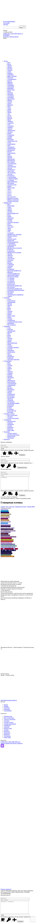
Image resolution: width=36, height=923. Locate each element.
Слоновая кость (11, 79)
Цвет (8, 62)
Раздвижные (10, 401)
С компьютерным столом (14, 321)
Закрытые (10, 398)
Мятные (9, 100)
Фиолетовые (11, 98)
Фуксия (9, 80)
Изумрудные (11, 89)
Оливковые (10, 85)
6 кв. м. (9, 193)
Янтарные (10, 94)
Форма (9, 133)
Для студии (10, 171)
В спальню (10, 409)
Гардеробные (8, 361)
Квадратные (10, 389)
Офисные (10, 255)
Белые (9, 64)
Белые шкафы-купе (12, 213)
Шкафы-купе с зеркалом (14, 234)
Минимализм (11, 160)
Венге (9, 91)
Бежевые (9, 73)
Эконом (9, 296)
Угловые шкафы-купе (13, 273)
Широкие (10, 272)
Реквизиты (10, 427)
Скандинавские (11, 163)
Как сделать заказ (12, 415)
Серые (9, 71)
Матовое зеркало (12, 236)
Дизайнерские (11, 148)
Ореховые (10, 92)
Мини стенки (11, 315)
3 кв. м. (9, 190)
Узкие (9, 189)
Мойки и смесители (13, 199)
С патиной (10, 123)
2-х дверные (10, 278)
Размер (9, 186)
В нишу (9, 407)
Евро (8, 145)
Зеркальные (10, 350)
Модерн (9, 156)
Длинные (10, 266)
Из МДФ (9, 349)
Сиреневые (10, 95)
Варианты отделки (12, 198)
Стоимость (10, 126)
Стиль (9, 142)
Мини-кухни (11, 187)
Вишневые (10, 88)
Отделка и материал (13, 222)
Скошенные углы (12, 141)
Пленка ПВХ (31, 506)
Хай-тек (9, 168)
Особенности (11, 169)
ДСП (8, 124)
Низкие (9, 267)
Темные (9, 208)
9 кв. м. (9, 195)
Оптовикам (10, 438)
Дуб (8, 114)
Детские (9, 254)
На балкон (10, 260)
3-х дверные (10, 279)
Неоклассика (11, 159)
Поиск (21, 27)
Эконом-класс (11, 130)
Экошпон (10, 121)
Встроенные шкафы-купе (14, 285)
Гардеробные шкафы (13, 403)
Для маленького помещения (15, 294)
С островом (10, 180)
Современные (11, 144)
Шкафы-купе (7, 202)
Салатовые (10, 97)
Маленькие (10, 218)
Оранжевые (10, 86)
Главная (3, 506)
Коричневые (10, 205)
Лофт (8, 154)
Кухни (6, 61)
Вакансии (10, 428)
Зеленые (9, 70)
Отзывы (9, 425)
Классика (10, 329)
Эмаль (9, 107)
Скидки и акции (12, 433)
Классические (11, 153)
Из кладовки (11, 397)
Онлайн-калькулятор (13, 435)
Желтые (9, 67)
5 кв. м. (9, 192)
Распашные (10, 291)
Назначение (10, 246)
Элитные (10, 132)
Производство (11, 421)
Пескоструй (10, 240)
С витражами (11, 243)
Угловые (9, 136)
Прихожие (7, 326)
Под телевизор (11, 324)
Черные (9, 65)
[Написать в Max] (2, 747)
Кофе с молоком (11, 76)
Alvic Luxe (10, 227)
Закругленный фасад (13, 275)
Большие (9, 219)
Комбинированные (12, 242)
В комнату (10, 406)
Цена (8, 370)
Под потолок (11, 287)
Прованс (9, 157)
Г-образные (10, 264)
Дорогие (9, 129)
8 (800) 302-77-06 (8, 33)
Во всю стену (11, 284)
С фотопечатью (11, 245)
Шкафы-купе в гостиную (14, 248)
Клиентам (7, 431)
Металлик (10, 77)
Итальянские (11, 150)
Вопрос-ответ (11, 436)
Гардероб (10, 293)
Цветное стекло (11, 239)
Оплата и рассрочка (13, 418)
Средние (9, 221)
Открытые (10, 400)
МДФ (9, 106)
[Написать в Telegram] (18, 770)
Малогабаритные (12, 181)
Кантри (9, 151)
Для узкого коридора (13, 359)
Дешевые (10, 127)
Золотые (9, 101)
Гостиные (7, 297)
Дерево (9, 112)
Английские (10, 147)
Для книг (10, 257)
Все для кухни (11, 196)
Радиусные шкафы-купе (14, 270)
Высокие (9, 263)
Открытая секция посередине (15, 290)
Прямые (9, 138)
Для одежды (10, 258)
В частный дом (11, 410)
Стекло (9, 237)
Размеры (9, 374)
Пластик (9, 118)
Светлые (9, 211)
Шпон (9, 120)
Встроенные (10, 175)
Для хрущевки (11, 172)
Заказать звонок (5, 743)
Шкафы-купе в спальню (14, 252)
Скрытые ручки (11, 184)
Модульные (10, 183)
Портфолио (10, 424)
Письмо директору (6, 889)
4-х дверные (10, 281)
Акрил (9, 109)
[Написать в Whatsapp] (18, 794)
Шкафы (6, 706)
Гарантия (10, 422)
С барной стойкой (12, 178)
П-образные (10, 135)
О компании (7, 419)
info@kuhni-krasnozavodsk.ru (9, 700)
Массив (9, 117)
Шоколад (10, 82)
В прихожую (11, 251)
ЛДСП (9, 115)
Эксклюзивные (11, 166)
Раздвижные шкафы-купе (14, 288)
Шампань (10, 83)
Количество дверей (12, 276)
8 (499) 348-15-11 (18, 33)
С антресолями (11, 177)
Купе (8, 353)
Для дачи (9, 174)
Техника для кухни (12, 201)
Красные (9, 68)
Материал (10, 104)
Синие (9, 103)
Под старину (11, 162)
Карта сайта (10, 430)
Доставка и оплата (9, 413)
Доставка (10, 416)
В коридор (10, 249)
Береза (9, 111)
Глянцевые (10, 74)
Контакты (7, 439)
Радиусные (10, 139)
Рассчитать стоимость (16, 743)
